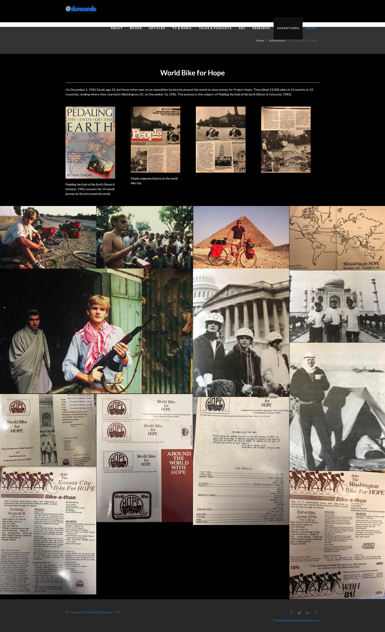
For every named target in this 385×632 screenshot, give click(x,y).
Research (261, 28)
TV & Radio (182, 28)
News (311, 28)
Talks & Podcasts (215, 28)
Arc (242, 28)
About (117, 28)
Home (260, 40)
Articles (157, 28)
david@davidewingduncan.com (298, 620)
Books (136, 28)
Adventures (288, 28)
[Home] (81, 8)
